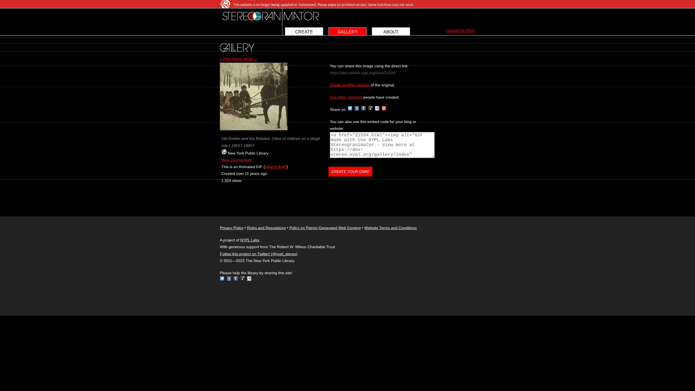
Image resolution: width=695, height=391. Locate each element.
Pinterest (384, 108)
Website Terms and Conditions (390, 228)
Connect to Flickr (460, 31)
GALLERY (347, 32)
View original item (236, 160)
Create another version (349, 85)
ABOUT (391, 32)
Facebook (357, 108)
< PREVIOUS (231, 59)
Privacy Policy (232, 228)
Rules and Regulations (266, 228)
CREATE (304, 32)
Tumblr (363, 108)
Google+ (370, 108)
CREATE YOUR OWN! (350, 171)
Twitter (350, 108)
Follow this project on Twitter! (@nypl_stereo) (259, 254)
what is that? (276, 167)
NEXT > (250, 59)
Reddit (377, 108)
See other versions (346, 97)
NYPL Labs (249, 240)
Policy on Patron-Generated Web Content (325, 228)
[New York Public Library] (224, 153)
